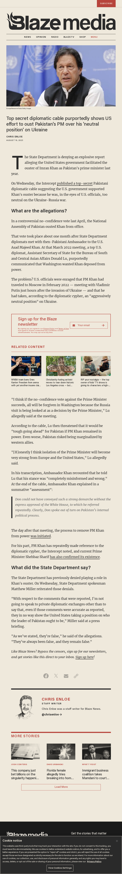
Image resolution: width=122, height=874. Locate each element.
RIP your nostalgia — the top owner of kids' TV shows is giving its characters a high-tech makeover (95, 383)
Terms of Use (63, 329)
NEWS (27, 37)
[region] (61, 855)
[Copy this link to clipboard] (76, 675)
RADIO (55, 37)
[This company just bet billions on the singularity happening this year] (25, 751)
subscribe (106, 4)
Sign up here (84, 657)
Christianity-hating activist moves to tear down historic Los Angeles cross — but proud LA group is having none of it (60, 383)
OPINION (41, 37)
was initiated (40, 536)
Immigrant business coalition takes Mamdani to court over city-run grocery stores (96, 774)
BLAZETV (69, 37)
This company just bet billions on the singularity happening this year (25, 774)
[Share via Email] (66, 675)
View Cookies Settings (60, 868)
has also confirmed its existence (75, 557)
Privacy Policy (48, 329)
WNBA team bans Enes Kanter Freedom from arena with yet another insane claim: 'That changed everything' (26, 383)
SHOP (82, 37)
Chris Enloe (14, 137)
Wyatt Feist (89, 765)
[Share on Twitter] (56, 675)
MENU (94, 37)
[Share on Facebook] (46, 675)
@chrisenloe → (52, 714)
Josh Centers (19, 765)
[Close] (116, 840)
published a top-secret (75, 183)
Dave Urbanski (55, 765)
